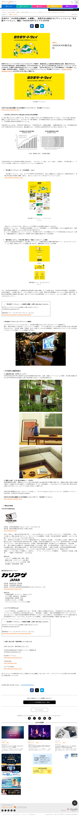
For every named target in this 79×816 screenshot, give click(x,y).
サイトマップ (25, 814)
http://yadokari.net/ (10, 530)
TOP (75, 803)
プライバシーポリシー (7, 814)
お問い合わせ (32, 814)
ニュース (4, 14)
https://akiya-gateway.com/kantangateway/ (16, 314)
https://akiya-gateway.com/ (11, 109)
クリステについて (17, 814)
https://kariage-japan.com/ (13, 589)
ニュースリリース (13, 10)
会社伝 (19, 9)
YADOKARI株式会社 (27, 685)
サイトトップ (4, 10)
